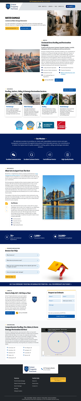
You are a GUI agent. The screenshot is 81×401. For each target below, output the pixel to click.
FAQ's (56, 6)
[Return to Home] (32, 369)
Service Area (35, 383)
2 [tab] (6, 207)
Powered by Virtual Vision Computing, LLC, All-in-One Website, (38, 399)
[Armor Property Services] (11, 6)
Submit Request (60, 316)
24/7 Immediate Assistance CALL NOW (58, 379)
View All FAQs (9, 277)
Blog (25, 397)
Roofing (44, 107)
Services (50, 6)
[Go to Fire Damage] (13, 99)
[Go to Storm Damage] (67, 99)
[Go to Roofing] (49, 99)
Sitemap (34, 397)
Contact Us (61, 6)
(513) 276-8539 (40, 1)
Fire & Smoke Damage (19, 381)
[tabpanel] (25, 214)
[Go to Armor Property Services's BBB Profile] (46, 125)
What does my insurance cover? (14, 260)
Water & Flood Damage (19, 383)
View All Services (68, 90)
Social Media (29, 397)
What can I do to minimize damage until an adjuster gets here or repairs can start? (21, 266)
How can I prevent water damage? (15, 272)
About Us (44, 6)
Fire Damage (9, 107)
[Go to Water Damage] (31, 99)
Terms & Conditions (52, 397)
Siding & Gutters (18, 391)
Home (39, 6)
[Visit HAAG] (19, 125)
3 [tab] (6, 210)
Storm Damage (64, 107)
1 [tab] (6, 203)
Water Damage (28, 107)
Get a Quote (70, 6)
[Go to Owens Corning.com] (62, 125)
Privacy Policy (44, 397)
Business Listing (55, 399)
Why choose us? (10, 255)
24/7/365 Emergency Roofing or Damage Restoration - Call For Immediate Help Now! (39, 284)
